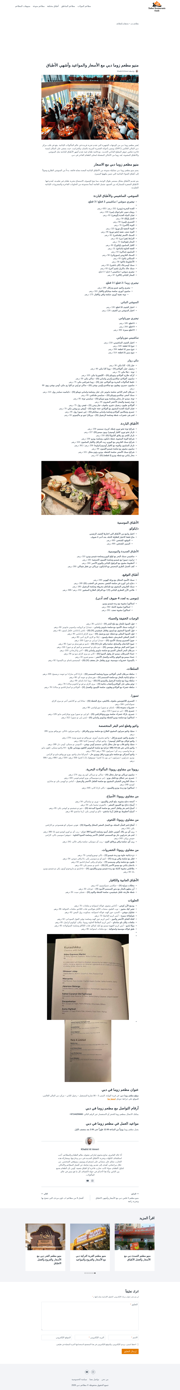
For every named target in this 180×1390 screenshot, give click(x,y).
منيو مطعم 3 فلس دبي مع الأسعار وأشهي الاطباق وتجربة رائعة (117, 1198)
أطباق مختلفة (53, 6)
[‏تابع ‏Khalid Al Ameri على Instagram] (92, 1181)
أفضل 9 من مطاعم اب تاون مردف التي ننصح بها (62, 1196)
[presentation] (135, 1237)
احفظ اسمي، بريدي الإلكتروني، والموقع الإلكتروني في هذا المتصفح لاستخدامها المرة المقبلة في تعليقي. (96, 1344)
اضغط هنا (112, 1099)
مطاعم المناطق (68, 6)
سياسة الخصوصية (79, 1379)
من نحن (105, 1379)
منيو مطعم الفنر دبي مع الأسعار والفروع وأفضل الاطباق (49, 1260)
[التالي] (29, 1247)
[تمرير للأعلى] (6, 1386)
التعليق (134, 1304)
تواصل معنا (94, 1379)
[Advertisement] (90, 43)
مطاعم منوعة (39, 6)
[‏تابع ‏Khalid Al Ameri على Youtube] (88, 1181)
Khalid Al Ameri (90, 1149)
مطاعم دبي (135, 23)
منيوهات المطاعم (22, 6)
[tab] (95, 1273)
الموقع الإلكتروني (63, 1337)
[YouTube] (87, 1372)
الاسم (134, 1337)
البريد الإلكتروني (96, 1337)
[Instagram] (93, 1372)
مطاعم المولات (84, 6)
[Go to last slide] (151, 1247)
